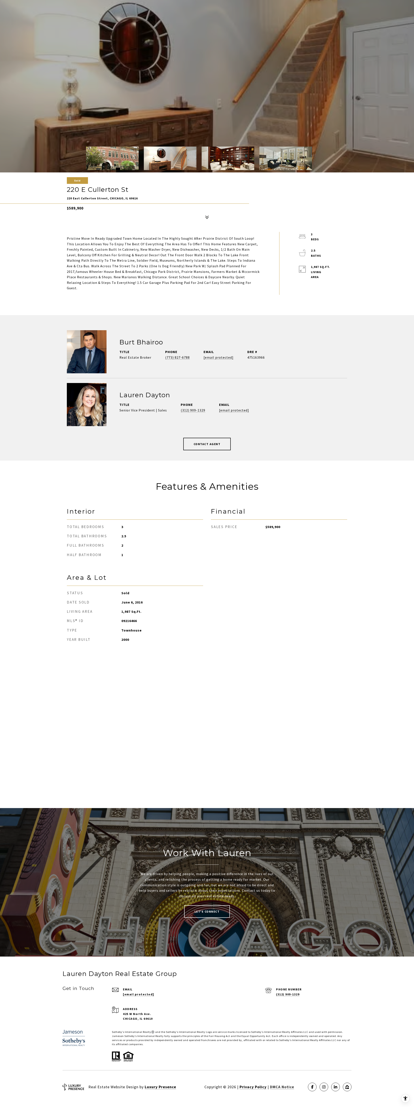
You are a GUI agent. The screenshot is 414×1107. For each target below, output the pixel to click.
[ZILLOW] (347, 1087)
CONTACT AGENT (207, 444)
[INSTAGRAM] (324, 1087)
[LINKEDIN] (335, 1087)
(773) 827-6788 (177, 357)
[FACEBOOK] (312, 1087)
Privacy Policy (253, 1086)
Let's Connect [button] (207, 911)
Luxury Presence (160, 1086)
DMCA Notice (282, 1086)
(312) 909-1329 (193, 410)
